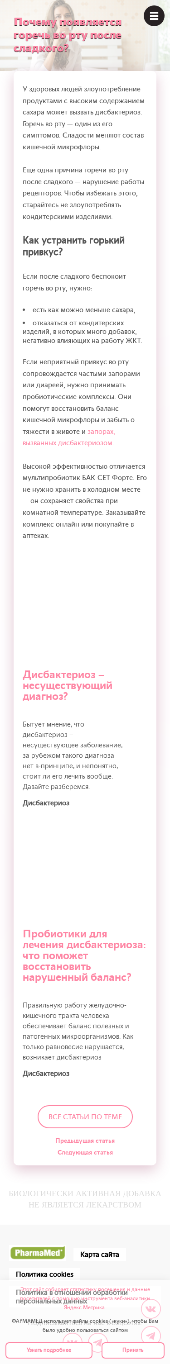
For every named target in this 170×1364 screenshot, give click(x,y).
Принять (132, 1350)
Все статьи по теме (85, 1117)
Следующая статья (85, 1152)
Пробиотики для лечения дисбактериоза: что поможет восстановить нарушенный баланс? (84, 955)
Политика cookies (44, 1274)
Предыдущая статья (85, 1141)
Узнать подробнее (49, 1350)
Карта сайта (99, 1254)
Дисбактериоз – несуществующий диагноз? (67, 685)
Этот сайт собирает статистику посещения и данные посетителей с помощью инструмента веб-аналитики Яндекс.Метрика (85, 1298)
